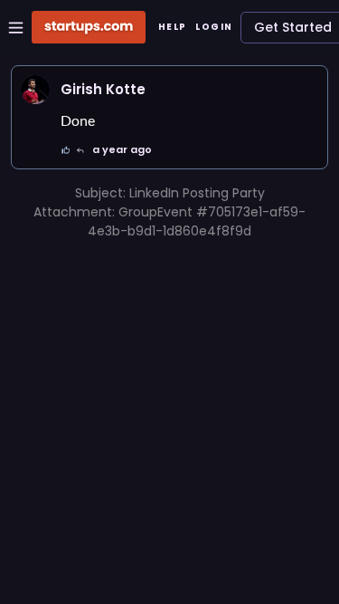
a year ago (122, 149)
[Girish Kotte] (35, 89)
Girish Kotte (103, 89)
